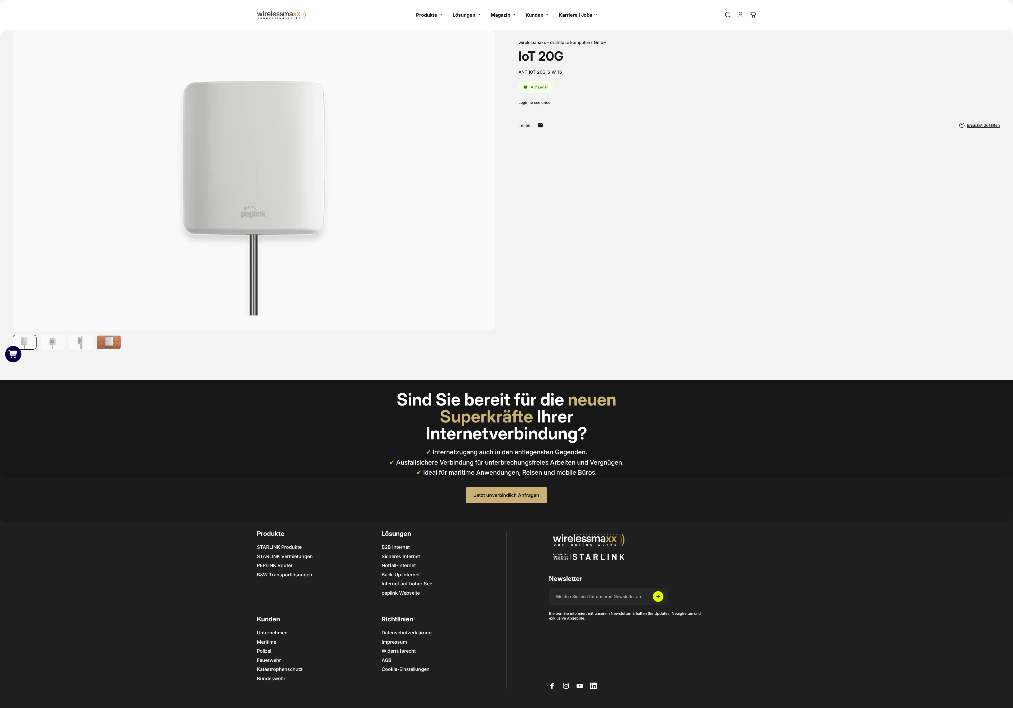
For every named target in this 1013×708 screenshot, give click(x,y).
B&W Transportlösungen (284, 574)
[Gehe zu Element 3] (81, 342)
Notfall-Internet (399, 565)
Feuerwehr (269, 660)
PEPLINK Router (275, 565)
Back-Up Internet (401, 574)
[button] (13, 353)
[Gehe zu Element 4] (109, 342)
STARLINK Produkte (279, 547)
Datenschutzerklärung (407, 632)
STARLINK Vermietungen (285, 556)
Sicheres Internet (401, 556)
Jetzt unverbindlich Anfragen (506, 495)
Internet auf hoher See (407, 583)
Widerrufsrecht (399, 651)
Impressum (394, 642)
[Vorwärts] (481, 192)
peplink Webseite (401, 593)
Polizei (264, 651)
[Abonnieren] (658, 596)
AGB (386, 660)
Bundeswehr (271, 678)
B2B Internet (396, 547)
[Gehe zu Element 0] (25, 342)
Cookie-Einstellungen (406, 669)
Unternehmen (272, 632)
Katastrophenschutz (280, 669)
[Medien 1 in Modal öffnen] (254, 180)
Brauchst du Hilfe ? (983, 125)
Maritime (266, 642)
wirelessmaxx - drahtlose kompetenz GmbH (562, 42)
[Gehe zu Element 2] (53, 342)
